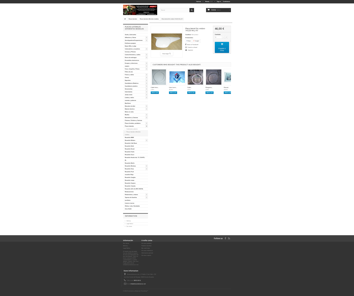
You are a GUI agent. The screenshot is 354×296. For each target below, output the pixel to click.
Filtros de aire (129, 72)
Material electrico (130, 109)
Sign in (219, 1)
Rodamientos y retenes (131, 194)
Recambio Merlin (130, 163)
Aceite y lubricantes (130, 34)
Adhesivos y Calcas (130, 37)
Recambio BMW (129, 137)
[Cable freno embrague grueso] (159, 77)
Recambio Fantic (129, 151)
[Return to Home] (125, 19)
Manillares (128, 103)
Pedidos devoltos (146, 245)
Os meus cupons (146, 255)
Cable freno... (155, 87)
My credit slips (146, 248)
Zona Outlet (128, 209)
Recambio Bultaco (130, 140)
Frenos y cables (129, 74)
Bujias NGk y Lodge (130, 46)
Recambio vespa (129, 180)
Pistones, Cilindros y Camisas (133, 120)
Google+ (197, 41)
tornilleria (127, 200)
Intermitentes (128, 92)
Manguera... (209, 87)
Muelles (127, 114)
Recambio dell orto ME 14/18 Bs (134, 189)
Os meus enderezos (147, 250)
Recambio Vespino (130, 183)
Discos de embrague (131, 57)
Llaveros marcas (129, 203)
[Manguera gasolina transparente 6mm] (213, 77)
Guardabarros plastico (131, 86)
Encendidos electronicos (132, 60)
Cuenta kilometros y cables (132, 54)
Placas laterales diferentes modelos (133, 133)
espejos (127, 66)
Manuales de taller (130, 106)
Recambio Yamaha (130, 186)
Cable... (189, 87)
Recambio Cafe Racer (131, 143)
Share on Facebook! (192, 44)
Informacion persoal (147, 253)
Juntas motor (128, 94)
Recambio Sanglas (130, 177)
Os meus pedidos (147, 243)
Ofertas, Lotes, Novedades (132, 206)
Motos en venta (129, 112)
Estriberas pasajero (130, 43)
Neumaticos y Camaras (131, 117)
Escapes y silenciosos (131, 63)
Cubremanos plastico (132, 129)
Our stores (129, 226)
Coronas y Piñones (130, 51)
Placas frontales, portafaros (132, 123)
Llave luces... (173, 87)
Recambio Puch (129, 171)
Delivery (128, 221)
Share (189, 41)
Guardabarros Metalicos (131, 83)
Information (131, 216)
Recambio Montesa (130, 166)
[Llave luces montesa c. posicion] (177, 77)
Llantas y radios (129, 97)
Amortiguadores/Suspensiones (134, 40)
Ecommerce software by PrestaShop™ (137, 291)
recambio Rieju (129, 174)
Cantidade (218, 34)
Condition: (188, 34)
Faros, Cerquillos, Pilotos (132, 69)
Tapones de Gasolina (131, 197)
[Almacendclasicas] (140, 10)
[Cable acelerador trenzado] (195, 77)
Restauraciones (129, 191)
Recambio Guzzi (129, 154)
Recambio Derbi (129, 146)
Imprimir (190, 50)
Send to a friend (192, 47)
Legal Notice (129, 223)
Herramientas (128, 89)
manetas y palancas (130, 100)
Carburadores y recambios (132, 49)
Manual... (226, 87)
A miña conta (147, 240)
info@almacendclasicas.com (138, 284)
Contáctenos (226, 1)
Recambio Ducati (130, 149)
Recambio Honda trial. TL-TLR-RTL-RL (135, 159)
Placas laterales (129, 126)
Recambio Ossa (129, 169)
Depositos (128, 80)
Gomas (127, 77)
